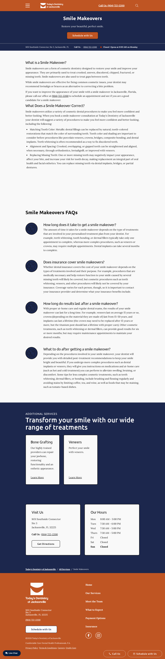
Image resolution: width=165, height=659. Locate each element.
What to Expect (94, 609)
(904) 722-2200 (90, 47)
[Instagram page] (98, 635)
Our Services (93, 593)
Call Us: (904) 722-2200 (112, 5)
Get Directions (45, 543)
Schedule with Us (82, 35)
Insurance (91, 626)
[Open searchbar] (137, 5)
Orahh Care (71, 648)
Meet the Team (94, 601)
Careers (61, 648)
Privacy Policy (31, 648)
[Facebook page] (89, 635)
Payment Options (95, 618)
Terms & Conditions (48, 648)
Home (89, 584)
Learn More (37, 477)
